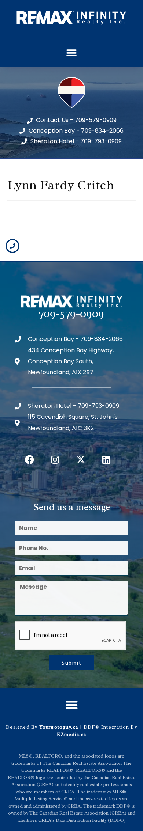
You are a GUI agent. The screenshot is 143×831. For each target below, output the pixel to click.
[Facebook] (29, 459)
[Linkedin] (106, 459)
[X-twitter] (81, 459)
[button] (71, 53)
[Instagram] (55, 459)
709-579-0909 (71, 313)
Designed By (22, 727)
